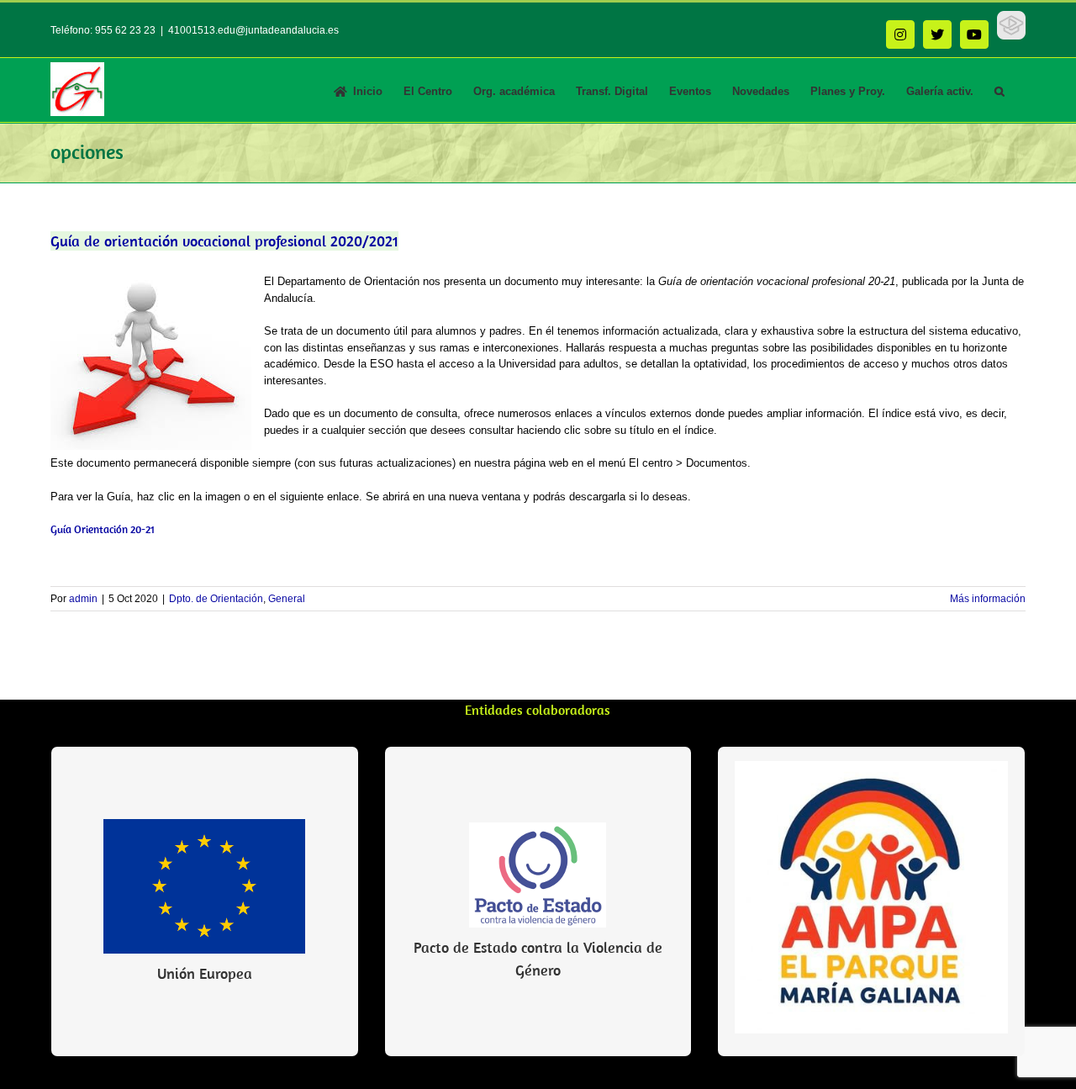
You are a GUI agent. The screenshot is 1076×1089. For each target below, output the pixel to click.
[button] (999, 90)
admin (83, 599)
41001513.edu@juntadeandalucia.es (253, 30)
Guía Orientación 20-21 (102, 529)
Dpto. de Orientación (216, 599)
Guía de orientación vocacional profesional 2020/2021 (224, 241)
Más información (988, 599)
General (286, 599)
